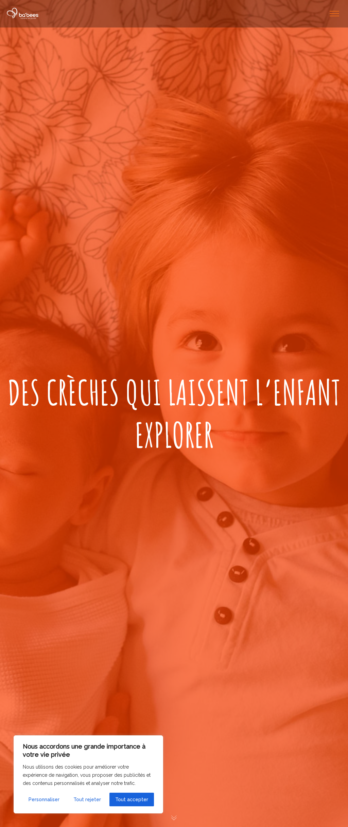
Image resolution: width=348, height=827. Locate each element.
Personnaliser (44, 799)
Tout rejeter (87, 799)
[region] (88, 774)
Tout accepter (131, 799)
